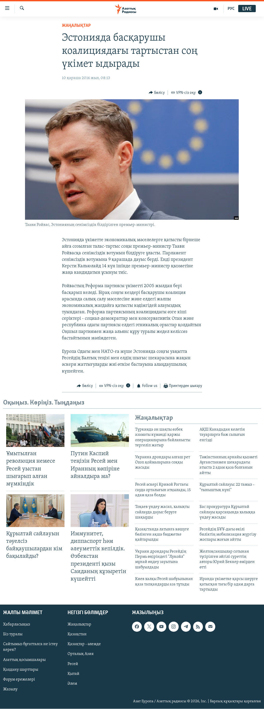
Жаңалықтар (79, 625)
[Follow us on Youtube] (161, 627)
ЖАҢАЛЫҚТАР (76, 26)
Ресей (73, 664)
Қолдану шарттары (20, 670)
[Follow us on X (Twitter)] (149, 627)
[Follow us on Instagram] (173, 627)
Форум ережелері (19, 679)
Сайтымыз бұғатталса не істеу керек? (30, 647)
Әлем (72, 684)
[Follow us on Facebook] (137, 627)
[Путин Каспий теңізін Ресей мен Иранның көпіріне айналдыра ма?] (100, 430)
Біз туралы (12, 634)
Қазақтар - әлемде (84, 644)
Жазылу (10, 689)
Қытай (73, 674)
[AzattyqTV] (216, 9)
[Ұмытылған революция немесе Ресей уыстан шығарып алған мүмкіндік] (35, 430)
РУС (231, 9)
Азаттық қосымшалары (24, 660)
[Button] (157, 92)
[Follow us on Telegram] (186, 627)
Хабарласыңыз (16, 625)
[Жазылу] (210, 627)
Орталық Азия (81, 654)
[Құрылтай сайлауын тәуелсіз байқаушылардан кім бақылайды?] (35, 510)
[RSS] (198, 627)
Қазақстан (77, 634)
